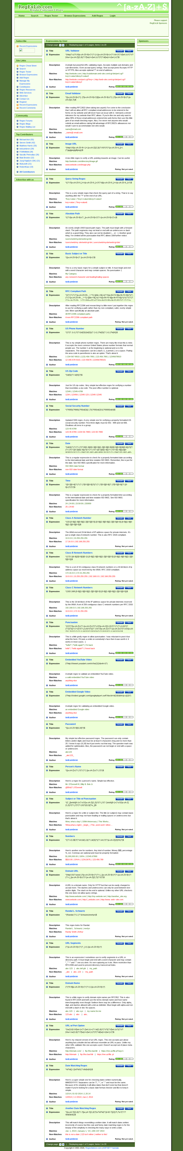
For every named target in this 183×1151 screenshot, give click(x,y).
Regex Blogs (25, 124)
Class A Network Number (78, 518)
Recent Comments (27, 108)
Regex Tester (51, 16)
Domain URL (71, 871)
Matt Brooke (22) (26, 158)
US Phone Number (74, 328)
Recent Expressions (28, 46)
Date (67, 443)
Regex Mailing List (27, 127)
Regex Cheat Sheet (27, 66)
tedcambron (71, 87)
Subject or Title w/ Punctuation (80, 798)
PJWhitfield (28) (26, 152)
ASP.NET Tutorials (111, 1148)
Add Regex (97, 16)
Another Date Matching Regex (80, 1108)
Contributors (24, 87)
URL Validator (72, 51)
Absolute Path (72, 213)
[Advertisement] (81, 27)
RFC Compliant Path (75, 291)
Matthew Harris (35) (28, 146)
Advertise (23, 96)
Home (22, 16)
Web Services (25, 93)
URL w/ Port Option (75, 1025)
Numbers (70, 836)
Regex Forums (26, 121)
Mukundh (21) (25, 164)
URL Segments (73, 943)
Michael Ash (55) (26, 139)
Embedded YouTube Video (78, 659)
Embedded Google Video (77, 692)
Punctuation (71, 622)
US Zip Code (71, 371)
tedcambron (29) (26, 149)
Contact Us (24, 99)
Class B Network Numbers (79, 553)
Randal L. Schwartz (75, 911)
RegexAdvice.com (93, 1148)
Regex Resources (27, 90)
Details (120, 51)
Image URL (71, 144)
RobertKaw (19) (26, 167)
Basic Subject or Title (76, 253)
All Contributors (27, 172)
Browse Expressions (75, 16)
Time (67, 480)
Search (34, 16)
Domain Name (72, 983)
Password (70, 724)
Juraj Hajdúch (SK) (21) (29, 161)
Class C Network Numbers (79, 587)
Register (23, 102)
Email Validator (73, 93)
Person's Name (73, 766)
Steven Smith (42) (27, 143)
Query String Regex (75, 179)
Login (112, 16)
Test (129, 51)
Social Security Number (77, 406)
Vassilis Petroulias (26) (29, 155)
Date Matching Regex (76, 1065)
